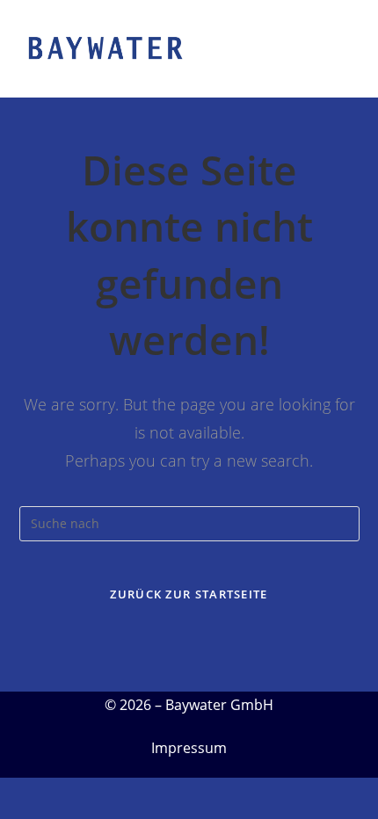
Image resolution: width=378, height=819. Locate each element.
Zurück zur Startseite (188, 594)
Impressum (189, 747)
